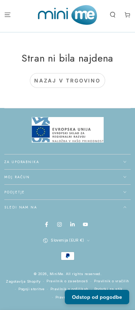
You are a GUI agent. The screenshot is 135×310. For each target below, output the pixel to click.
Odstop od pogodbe (97, 297)
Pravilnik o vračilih (111, 281)
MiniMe (56, 274)
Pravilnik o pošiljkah (69, 289)
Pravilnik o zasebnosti (67, 281)
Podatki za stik (108, 289)
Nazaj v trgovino (67, 80)
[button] (112, 15)
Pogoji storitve (31, 289)
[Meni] (7, 15)
